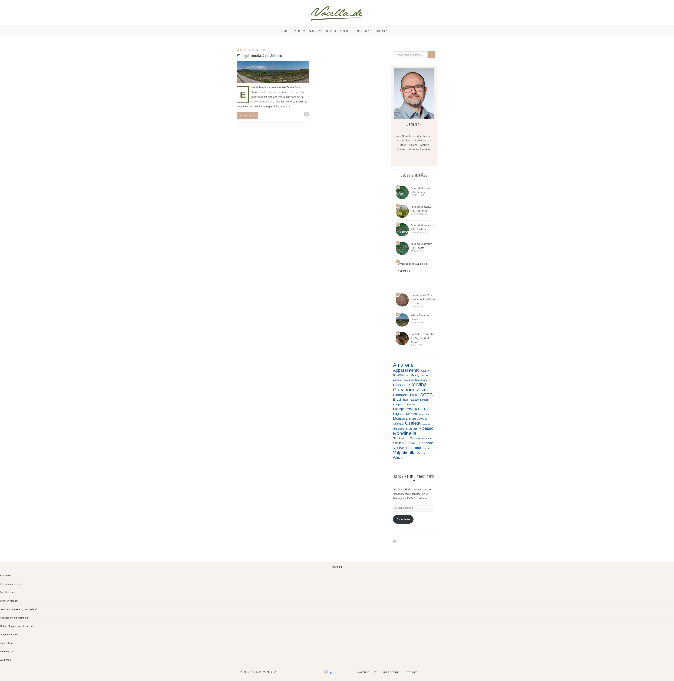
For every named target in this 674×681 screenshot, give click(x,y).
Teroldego (398, 447)
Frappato (398, 404)
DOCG (426, 395)
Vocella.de (269, 672)
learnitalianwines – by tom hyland (18, 609)
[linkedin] (417, 157)
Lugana (399, 414)
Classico (400, 385)
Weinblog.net (7, 651)
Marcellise (424, 414)
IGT (418, 409)
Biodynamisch (421, 375)
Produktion (426, 424)
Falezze (414, 399)
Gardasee (410, 404)
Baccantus (6, 575)
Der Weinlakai (7, 592)
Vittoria (421, 453)
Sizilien (398, 443)
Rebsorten (399, 428)
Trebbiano (413, 448)
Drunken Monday (9, 601)
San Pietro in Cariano (406, 438)
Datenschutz (367, 672)
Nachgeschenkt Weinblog (14, 617)
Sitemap (381, 30)
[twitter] (410, 157)
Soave (410, 443)
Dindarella (400, 395)
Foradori (424, 400)
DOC (414, 395)
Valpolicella (243, 49)
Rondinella (405, 433)
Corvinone (404, 389)
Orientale (398, 423)
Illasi (426, 409)
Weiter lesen (247, 115)
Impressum (363, 30)
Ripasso (425, 428)
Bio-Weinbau (401, 375)
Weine (298, 30)
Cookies (412, 672)
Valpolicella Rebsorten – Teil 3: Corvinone (422, 227)
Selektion (426, 438)
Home (284, 30)
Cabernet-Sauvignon (403, 380)
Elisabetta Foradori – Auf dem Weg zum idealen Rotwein (422, 338)
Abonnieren (403, 519)
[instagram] (424, 157)
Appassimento (406, 370)
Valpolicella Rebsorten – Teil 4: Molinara (422, 190)
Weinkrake (6, 660)
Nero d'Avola (418, 418)
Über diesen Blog (337, 30)
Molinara (400, 418)
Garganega (403, 409)
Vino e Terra (6, 643)
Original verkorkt (9, 634)
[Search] (431, 54)
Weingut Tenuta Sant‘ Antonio (259, 55)
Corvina (418, 384)
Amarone (403, 365)
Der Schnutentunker (11, 584)
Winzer (314, 30)
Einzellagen (400, 399)
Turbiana (426, 448)
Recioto (411, 428)
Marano (411, 414)
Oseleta (412, 423)
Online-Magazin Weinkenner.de (17, 626)
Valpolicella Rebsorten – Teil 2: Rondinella (422, 208)
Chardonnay (422, 379)
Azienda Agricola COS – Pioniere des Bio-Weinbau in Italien (423, 299)
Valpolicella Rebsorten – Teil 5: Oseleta (422, 245)
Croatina (423, 390)
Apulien (425, 370)
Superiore (425, 443)
